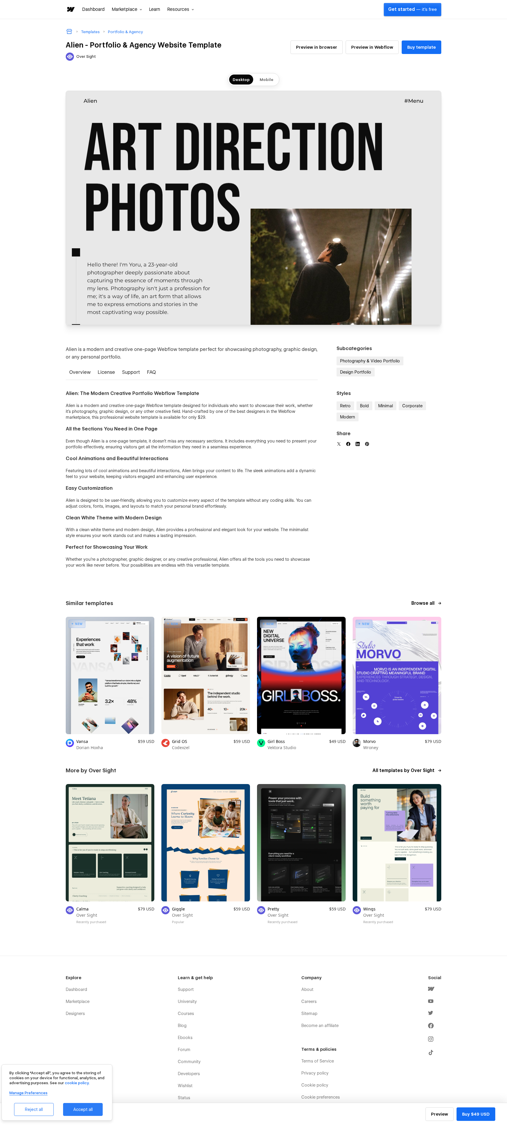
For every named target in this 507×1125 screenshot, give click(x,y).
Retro (345, 405)
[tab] (80, 372)
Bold (364, 405)
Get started (412, 9)
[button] (127, 9)
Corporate (412, 405)
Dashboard (93, 9)
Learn (154, 9)
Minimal (385, 405)
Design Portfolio (355, 372)
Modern (347, 417)
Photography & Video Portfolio (370, 361)
